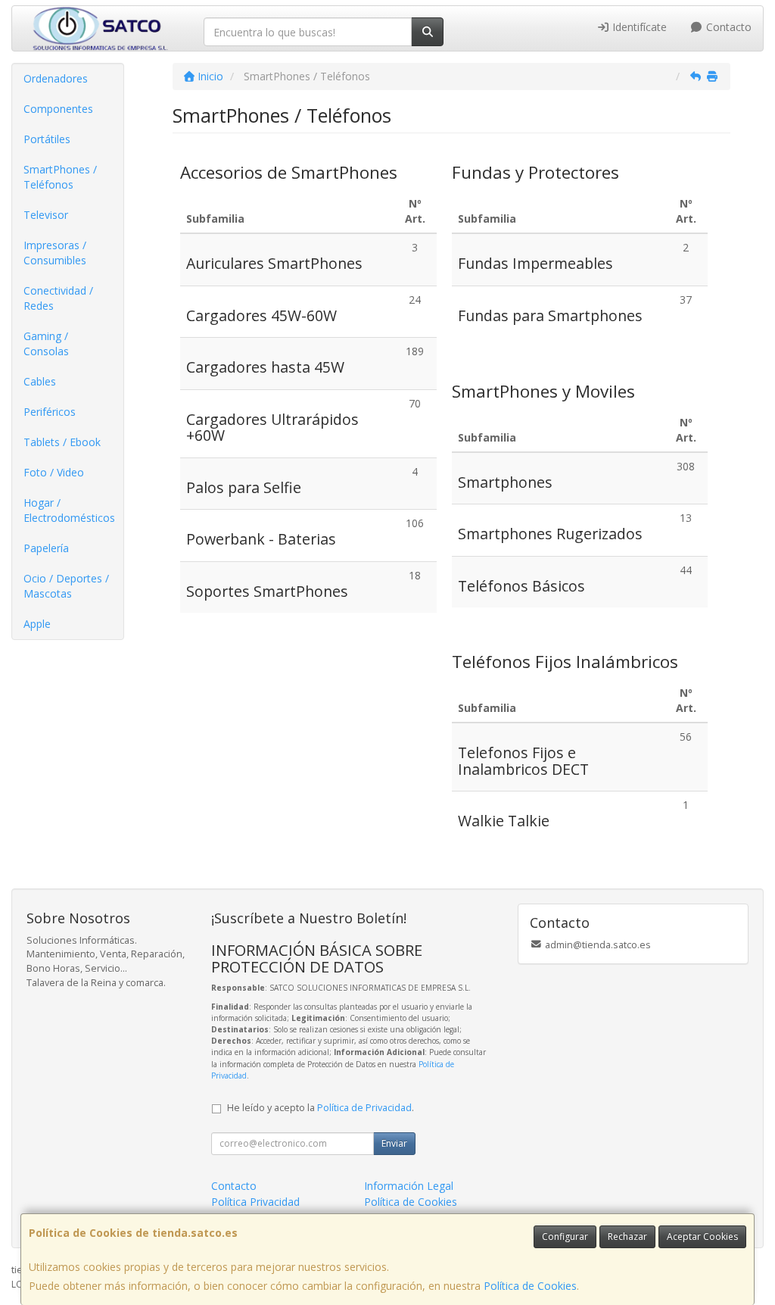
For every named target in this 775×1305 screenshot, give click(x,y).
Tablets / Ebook (62, 442)
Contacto (727, 27)
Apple (37, 624)
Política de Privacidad (364, 1107)
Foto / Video (53, 472)
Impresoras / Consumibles (54, 252)
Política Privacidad (255, 1201)
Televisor (45, 215)
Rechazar (627, 1236)
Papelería (46, 548)
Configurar (565, 1236)
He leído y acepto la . (320, 1107)
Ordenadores (55, 78)
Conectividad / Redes (58, 298)
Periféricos (49, 411)
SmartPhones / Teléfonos (60, 177)
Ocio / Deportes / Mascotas (66, 586)
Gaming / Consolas (46, 343)
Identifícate (638, 27)
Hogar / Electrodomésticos (69, 510)
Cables (39, 381)
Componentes (58, 108)
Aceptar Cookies (702, 1236)
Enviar (394, 1143)
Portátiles (46, 139)
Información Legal (408, 1186)
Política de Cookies (530, 1285)
